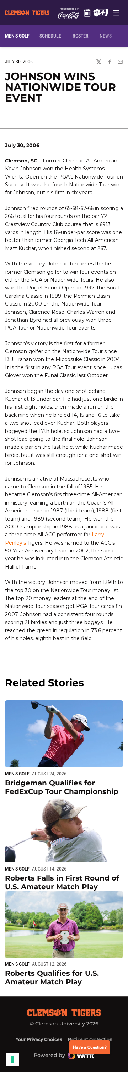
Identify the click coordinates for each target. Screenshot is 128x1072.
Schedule (87, 12)
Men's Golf (17, 773)
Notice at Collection (90, 1039)
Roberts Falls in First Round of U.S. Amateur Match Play (62, 882)
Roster (81, 36)
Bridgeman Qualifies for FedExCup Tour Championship (61, 787)
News (106, 36)
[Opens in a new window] (100, 12)
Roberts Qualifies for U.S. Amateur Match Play (52, 977)
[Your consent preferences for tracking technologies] (12, 1059)
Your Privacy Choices (39, 1039)
